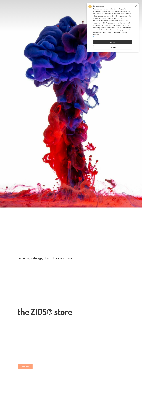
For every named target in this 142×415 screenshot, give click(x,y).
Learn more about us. (101, 37)
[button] (136, 5)
